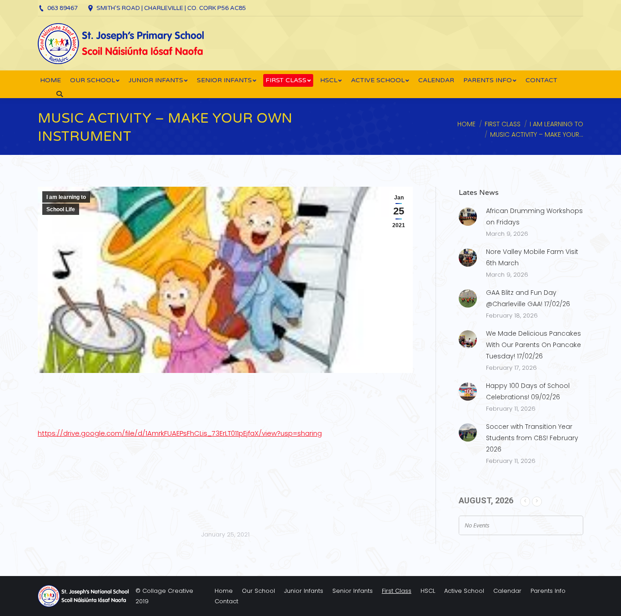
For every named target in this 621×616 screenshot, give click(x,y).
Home (466, 124)
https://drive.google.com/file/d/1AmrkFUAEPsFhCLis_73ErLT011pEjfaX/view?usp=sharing (180, 433)
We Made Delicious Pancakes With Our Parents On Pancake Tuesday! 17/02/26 (533, 345)
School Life (60, 209)
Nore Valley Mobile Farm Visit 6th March (532, 257)
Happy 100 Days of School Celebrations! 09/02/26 (528, 391)
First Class (503, 124)
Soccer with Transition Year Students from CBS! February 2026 (532, 438)
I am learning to (556, 124)
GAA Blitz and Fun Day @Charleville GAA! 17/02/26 (528, 298)
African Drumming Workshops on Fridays (534, 216)
